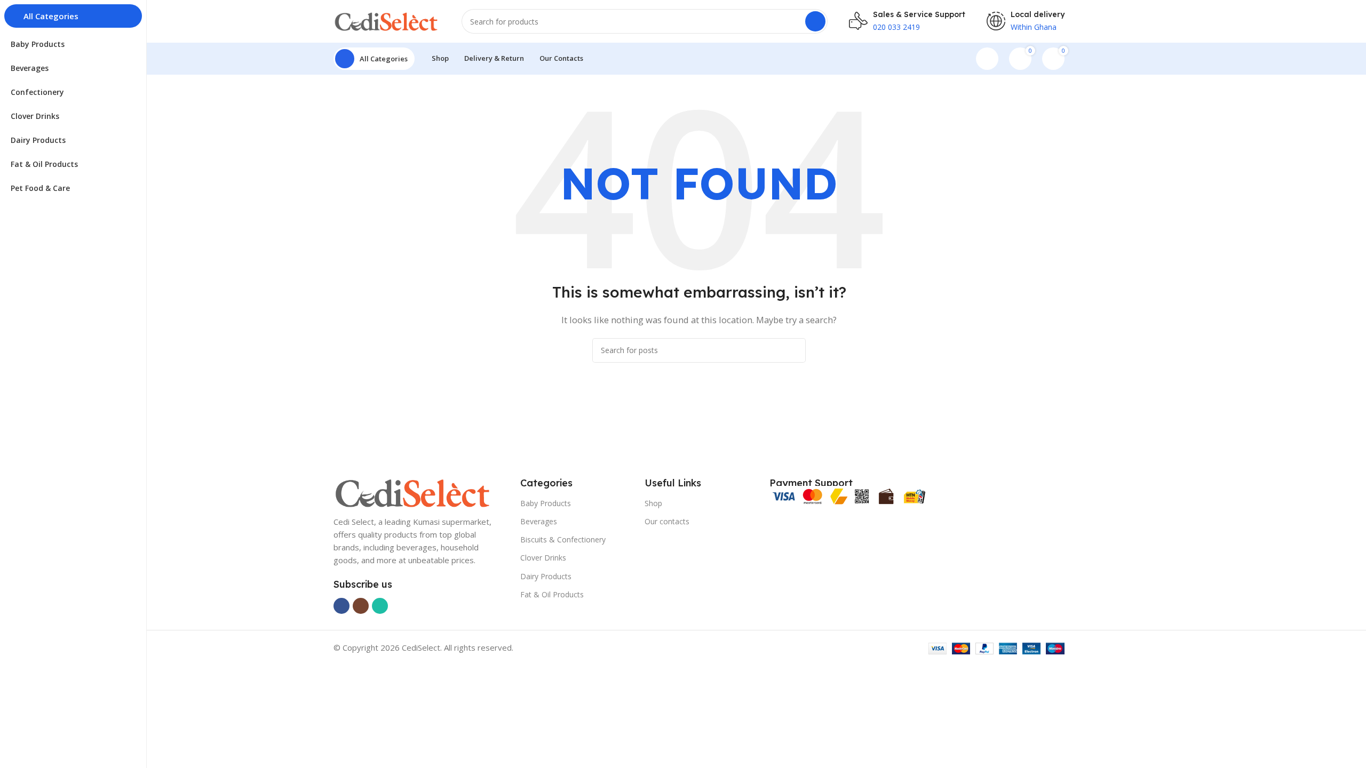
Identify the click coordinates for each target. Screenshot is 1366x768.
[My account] (987, 58)
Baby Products (545, 503)
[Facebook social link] (341, 606)
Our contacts (667, 521)
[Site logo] (386, 20)
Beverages (538, 521)
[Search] (815, 21)
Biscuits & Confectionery (563, 539)
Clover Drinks (543, 558)
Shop (653, 503)
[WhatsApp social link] (380, 606)
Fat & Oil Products (552, 594)
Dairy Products (545, 576)
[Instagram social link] (361, 606)
